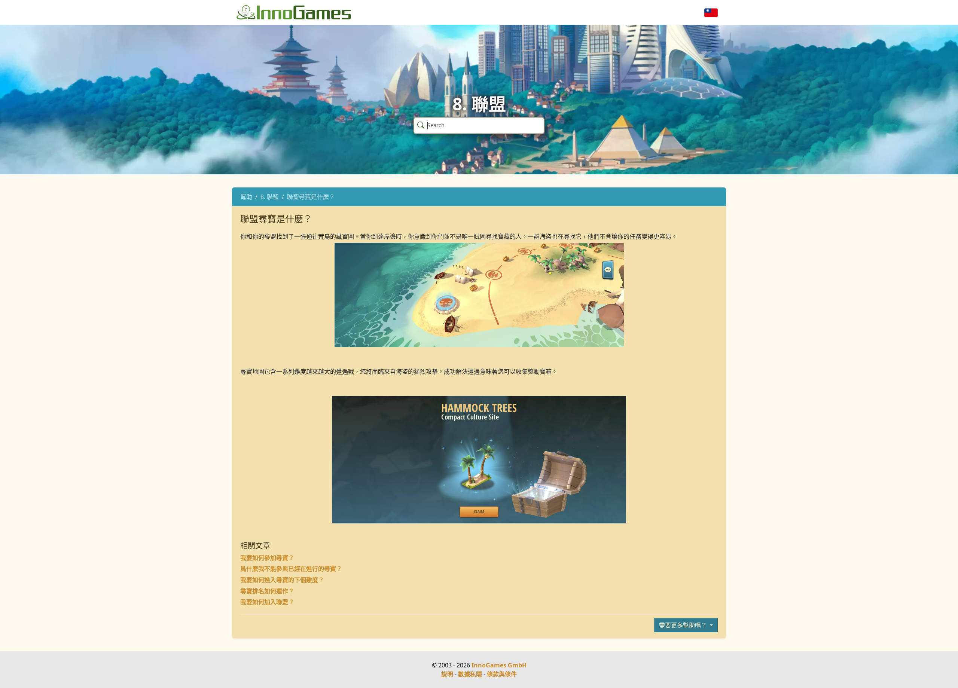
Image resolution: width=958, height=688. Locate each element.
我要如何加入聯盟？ (267, 602)
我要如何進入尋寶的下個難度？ (282, 580)
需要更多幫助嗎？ (683, 625)
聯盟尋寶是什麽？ (311, 197)
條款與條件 (502, 674)
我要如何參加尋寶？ (267, 558)
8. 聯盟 (269, 197)
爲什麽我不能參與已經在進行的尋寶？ (291, 569)
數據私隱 (470, 674)
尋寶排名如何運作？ (267, 591)
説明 (447, 674)
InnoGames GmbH (499, 665)
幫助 (246, 197)
